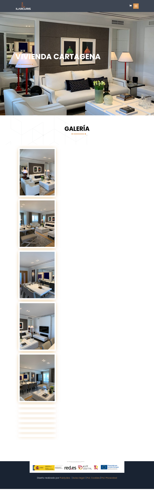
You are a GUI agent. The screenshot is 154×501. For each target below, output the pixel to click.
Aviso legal (79, 477)
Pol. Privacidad (109, 477)
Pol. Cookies (93, 477)
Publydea (65, 477)
